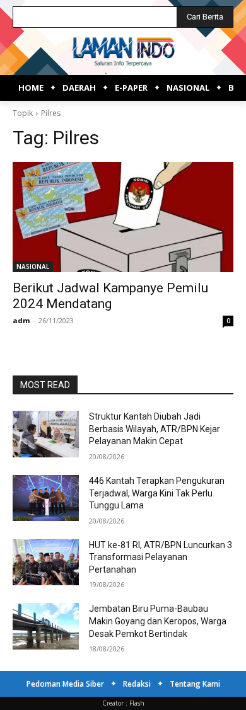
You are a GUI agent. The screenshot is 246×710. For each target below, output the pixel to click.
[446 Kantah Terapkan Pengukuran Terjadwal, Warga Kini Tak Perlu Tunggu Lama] (46, 498)
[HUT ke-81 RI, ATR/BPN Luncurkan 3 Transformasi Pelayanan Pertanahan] (46, 562)
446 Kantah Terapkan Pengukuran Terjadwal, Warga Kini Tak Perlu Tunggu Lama (157, 493)
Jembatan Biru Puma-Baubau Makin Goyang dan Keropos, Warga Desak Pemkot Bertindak (157, 621)
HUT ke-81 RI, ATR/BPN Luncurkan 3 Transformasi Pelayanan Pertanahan (160, 557)
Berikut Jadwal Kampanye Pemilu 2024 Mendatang (110, 295)
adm (21, 320)
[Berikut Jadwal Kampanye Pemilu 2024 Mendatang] (123, 217)
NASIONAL (32, 266)
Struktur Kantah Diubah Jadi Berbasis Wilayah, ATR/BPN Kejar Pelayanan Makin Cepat (154, 428)
